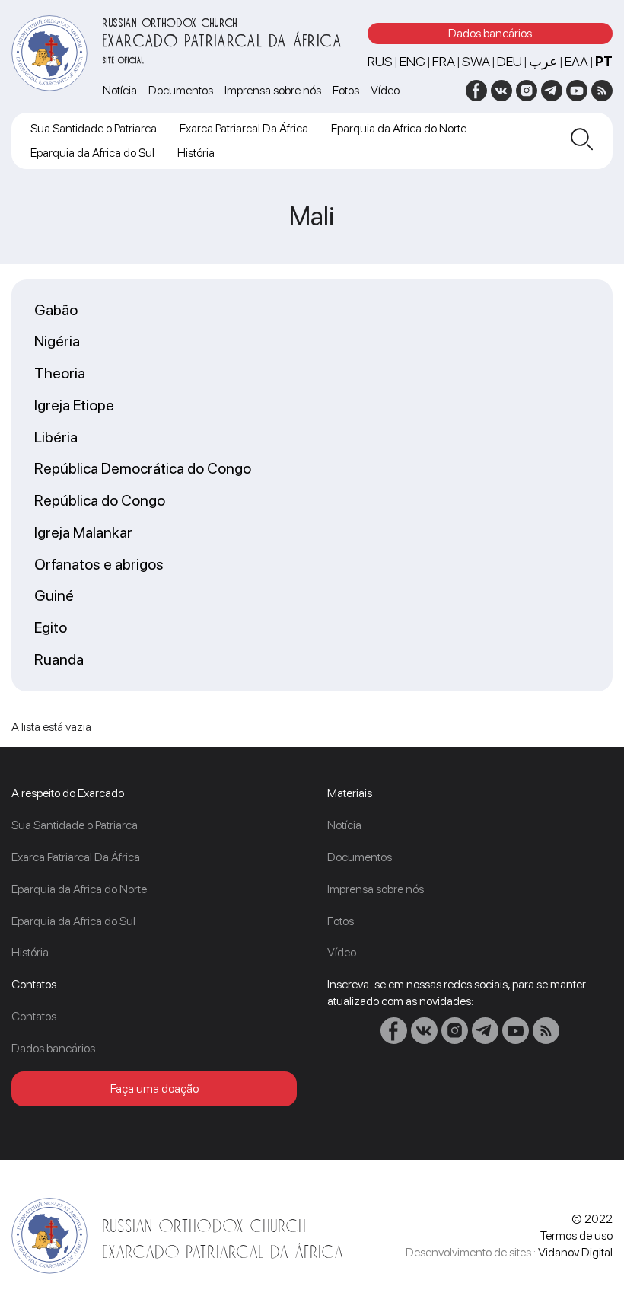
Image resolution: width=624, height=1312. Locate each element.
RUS (380, 61)
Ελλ (576, 61)
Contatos (33, 1016)
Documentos (180, 90)
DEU (509, 61)
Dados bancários (490, 33)
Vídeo (385, 90)
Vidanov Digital (575, 1252)
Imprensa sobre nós (272, 90)
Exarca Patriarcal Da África (244, 128)
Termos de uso (576, 1235)
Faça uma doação (154, 1088)
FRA (443, 61)
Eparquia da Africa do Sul (92, 152)
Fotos (346, 90)
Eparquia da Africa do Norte (398, 128)
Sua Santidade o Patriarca (93, 128)
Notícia (120, 90)
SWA (476, 61)
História (196, 152)
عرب (543, 61)
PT (604, 61)
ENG (412, 61)
